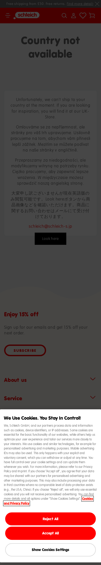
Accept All (50, 533)
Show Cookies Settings (50, 549)
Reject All (50, 518)
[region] (50, 485)
